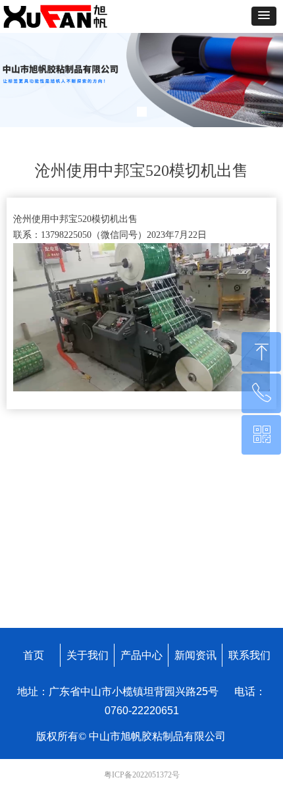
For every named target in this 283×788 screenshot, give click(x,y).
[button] (263, 16)
